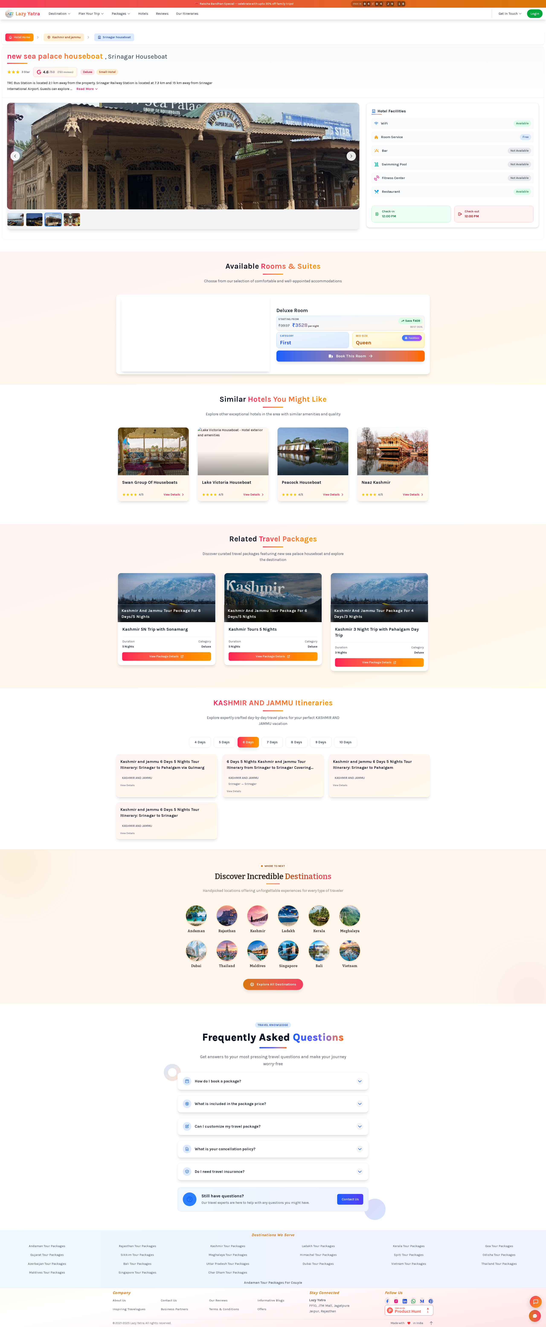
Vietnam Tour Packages (408, 1264)
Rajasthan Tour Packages (137, 1246)
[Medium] (422, 1301)
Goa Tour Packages (499, 1246)
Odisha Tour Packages (499, 1255)
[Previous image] (15, 156)
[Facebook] (387, 1301)
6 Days (248, 742)
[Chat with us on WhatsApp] (413, 1301)
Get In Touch (508, 14)
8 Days (296, 742)
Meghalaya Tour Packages (228, 1255)
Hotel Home (22, 37)
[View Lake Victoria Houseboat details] (153, 451)
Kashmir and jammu (66, 37)
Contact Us (350, 1199)
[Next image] (351, 156)
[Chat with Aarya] (536, 1302)
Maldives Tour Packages (47, 1272)
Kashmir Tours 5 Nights (241, 629)
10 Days (346, 742)
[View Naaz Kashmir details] (312, 451)
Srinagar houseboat (117, 37)
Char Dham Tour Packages (227, 1272)
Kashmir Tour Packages (227, 1246)
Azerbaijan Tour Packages (47, 1264)
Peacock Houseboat (221, 482)
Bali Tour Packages (137, 1264)
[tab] (15, 219)
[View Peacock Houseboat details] (233, 451)
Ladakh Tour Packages (318, 1246)
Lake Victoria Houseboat (146, 482)
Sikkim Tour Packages (137, 1255)
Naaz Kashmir (296, 482)
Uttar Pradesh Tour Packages (227, 1264)
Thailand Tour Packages (499, 1264)
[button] (183, 156)
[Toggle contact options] (535, 1316)
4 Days (200, 742)
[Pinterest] (430, 1301)
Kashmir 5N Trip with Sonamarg (143, 629)
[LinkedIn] (404, 1301)
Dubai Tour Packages (318, 1264)
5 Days (224, 742)
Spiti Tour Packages (409, 1255)
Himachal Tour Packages (318, 1255)
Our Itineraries (187, 14)
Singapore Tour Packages (137, 1272)
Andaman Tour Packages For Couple (273, 1283)
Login (534, 14)
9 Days (320, 742)
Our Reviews (218, 1300)
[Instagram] (396, 1301)
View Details (172, 494)
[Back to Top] (431, 1323)
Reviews (162, 14)
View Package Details (152, 656)
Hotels (143, 14)
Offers (261, 1309)
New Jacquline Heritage (386, 482)
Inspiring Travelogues (129, 1309)
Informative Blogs (270, 1300)
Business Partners (174, 1309)
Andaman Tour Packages (47, 1246)
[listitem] (196, 919)
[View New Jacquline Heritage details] (392, 451)
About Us (119, 1300)
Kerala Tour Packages (409, 1246)
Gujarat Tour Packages (47, 1255)
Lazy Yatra (28, 14)
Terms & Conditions (224, 1309)
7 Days (272, 742)
